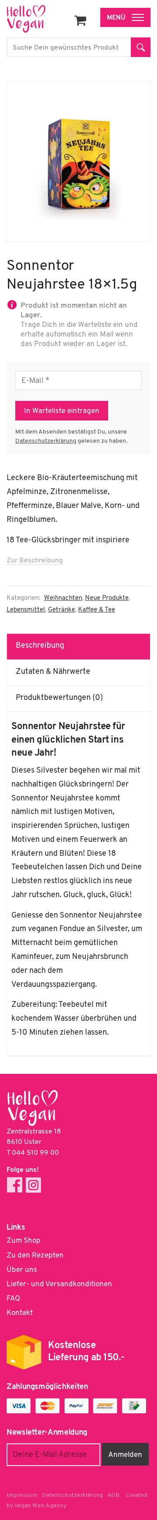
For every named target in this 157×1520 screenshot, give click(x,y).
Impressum (22, 1495)
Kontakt (20, 1313)
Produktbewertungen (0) (59, 698)
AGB (113, 1495)
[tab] (78, 646)
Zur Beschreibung (35, 560)
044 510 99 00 (35, 1153)
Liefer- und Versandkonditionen (59, 1284)
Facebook (15, 1185)
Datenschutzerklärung (45, 441)
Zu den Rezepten (35, 1255)
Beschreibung (40, 646)
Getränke (61, 610)
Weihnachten (63, 598)
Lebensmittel (26, 610)
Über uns (22, 1270)
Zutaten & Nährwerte (53, 672)
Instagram (33, 1185)
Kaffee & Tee (96, 610)
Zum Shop (24, 1240)
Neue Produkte (107, 598)
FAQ (13, 1298)
